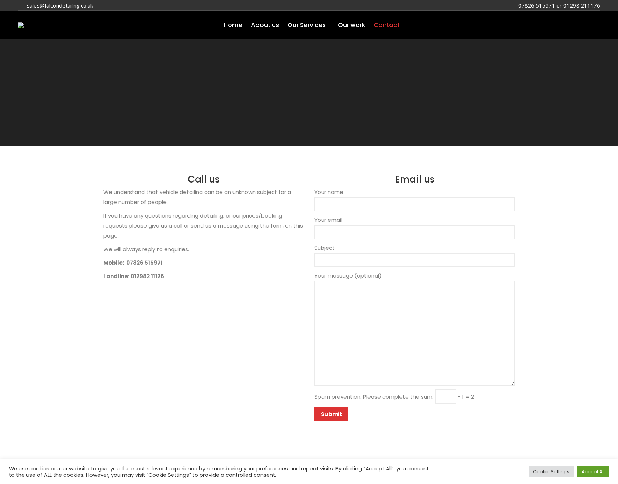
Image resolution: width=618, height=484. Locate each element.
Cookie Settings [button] (551, 471)
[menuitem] (233, 25)
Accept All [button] (593, 471)
